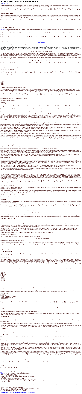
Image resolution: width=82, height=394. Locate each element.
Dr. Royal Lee (3, 29)
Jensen (1, 368)
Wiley (1, 373)
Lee (1, 372)
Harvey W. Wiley (41, 42)
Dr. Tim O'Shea (5, 3)
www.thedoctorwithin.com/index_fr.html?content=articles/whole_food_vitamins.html (17, 392)
